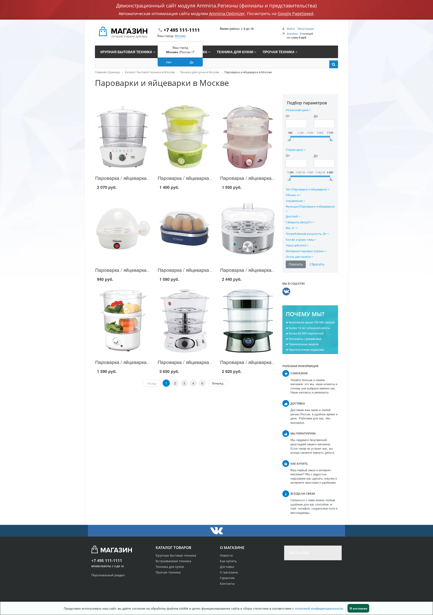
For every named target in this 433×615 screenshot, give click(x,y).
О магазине (229, 572)
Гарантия (227, 578)
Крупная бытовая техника (176, 555)
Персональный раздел (108, 575)
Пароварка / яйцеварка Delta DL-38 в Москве (207, 177)
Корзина (292, 33)
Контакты (227, 583)
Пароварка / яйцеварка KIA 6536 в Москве (142, 177)
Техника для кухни (170, 567)
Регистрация (306, 28)
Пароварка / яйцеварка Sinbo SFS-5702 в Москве (150, 362)
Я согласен (358, 608)
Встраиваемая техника (173, 561)
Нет (169, 62)
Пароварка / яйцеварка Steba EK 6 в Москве (269, 269)
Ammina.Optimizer (227, 13)
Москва (180, 35)
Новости (226, 555)
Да (191, 62)
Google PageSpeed (295, 13)
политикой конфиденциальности (319, 608)
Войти (291, 28)
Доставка (227, 567)
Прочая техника (168, 572)
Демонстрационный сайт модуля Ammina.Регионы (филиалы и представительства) (216, 5)
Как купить (228, 561)
